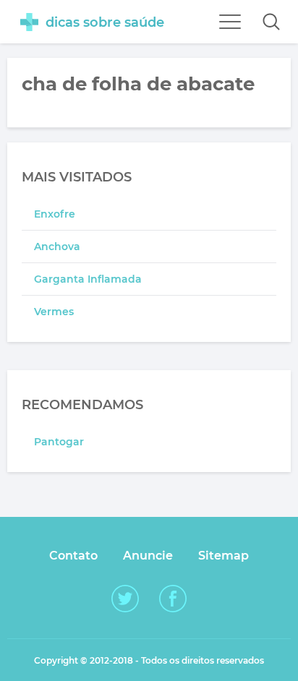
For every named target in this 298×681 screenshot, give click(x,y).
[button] (271, 22)
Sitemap (223, 555)
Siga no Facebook (173, 598)
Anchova (57, 246)
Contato (73, 555)
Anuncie (148, 555)
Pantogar (59, 441)
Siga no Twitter (125, 598)
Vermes (54, 311)
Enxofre (54, 213)
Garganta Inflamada (88, 279)
